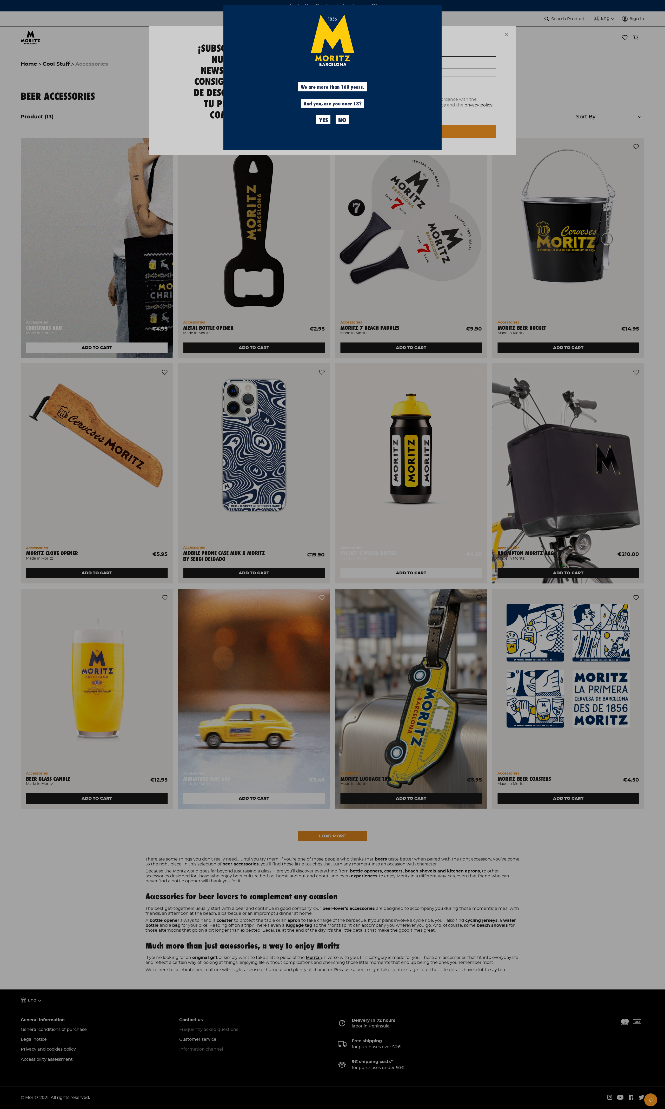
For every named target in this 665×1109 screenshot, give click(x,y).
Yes (323, 120)
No (342, 120)
